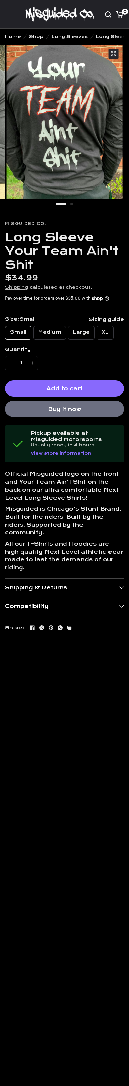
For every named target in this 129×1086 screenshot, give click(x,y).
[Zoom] (114, 54)
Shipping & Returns (36, 588)
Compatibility (27, 606)
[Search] (108, 14)
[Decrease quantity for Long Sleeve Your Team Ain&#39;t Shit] (10, 363)
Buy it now (64, 409)
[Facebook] (32, 628)
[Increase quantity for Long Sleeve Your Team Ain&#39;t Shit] (32, 363)
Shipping (16, 287)
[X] (42, 628)
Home (13, 36)
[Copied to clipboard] (69, 628)
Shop (36, 36)
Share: (14, 628)
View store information (61, 453)
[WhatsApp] (60, 628)
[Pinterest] (51, 628)
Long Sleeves (70, 36)
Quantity (18, 349)
